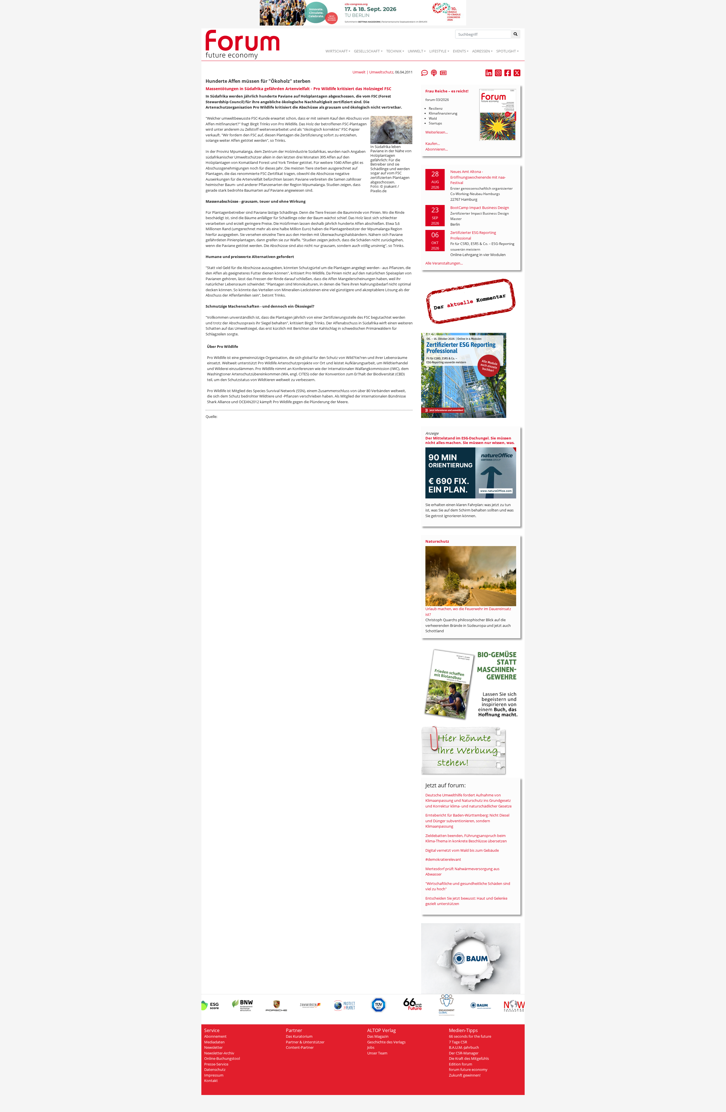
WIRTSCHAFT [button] (337, 51)
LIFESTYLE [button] (437, 51)
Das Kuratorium (299, 1036)
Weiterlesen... (436, 132)
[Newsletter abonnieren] (443, 72)
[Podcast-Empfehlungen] (433, 72)
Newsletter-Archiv (219, 1053)
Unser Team (377, 1053)
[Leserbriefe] (424, 72)
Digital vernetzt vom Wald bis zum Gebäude (462, 850)
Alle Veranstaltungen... (444, 263)
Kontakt (211, 1080)
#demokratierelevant (443, 859)
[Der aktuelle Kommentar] (470, 301)
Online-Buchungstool (222, 1058)
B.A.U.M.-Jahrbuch (464, 1047)
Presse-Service (216, 1064)
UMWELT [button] (415, 51)
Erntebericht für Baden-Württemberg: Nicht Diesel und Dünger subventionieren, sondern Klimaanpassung (467, 821)
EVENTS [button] (459, 51)
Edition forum (460, 1064)
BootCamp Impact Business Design (479, 207)
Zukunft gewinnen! (464, 1075)
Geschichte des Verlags (386, 1042)
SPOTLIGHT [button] (506, 51)
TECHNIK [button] (394, 51)
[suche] (516, 34)
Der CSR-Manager (463, 1053)
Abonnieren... (436, 149)
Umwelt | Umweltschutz (373, 72)
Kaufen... (432, 143)
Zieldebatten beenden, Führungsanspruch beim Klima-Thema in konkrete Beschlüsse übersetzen (466, 838)
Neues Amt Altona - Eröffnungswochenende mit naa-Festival (478, 177)
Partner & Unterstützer (305, 1042)
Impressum (213, 1075)
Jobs (370, 1047)
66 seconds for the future (470, 1036)
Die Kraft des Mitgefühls (469, 1058)
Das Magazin (378, 1036)
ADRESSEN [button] (481, 51)
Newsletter (213, 1047)
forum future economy (468, 1069)
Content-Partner (300, 1047)
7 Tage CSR (458, 1042)
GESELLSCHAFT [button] (367, 51)
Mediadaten (214, 1042)
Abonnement (215, 1036)
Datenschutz (214, 1069)
